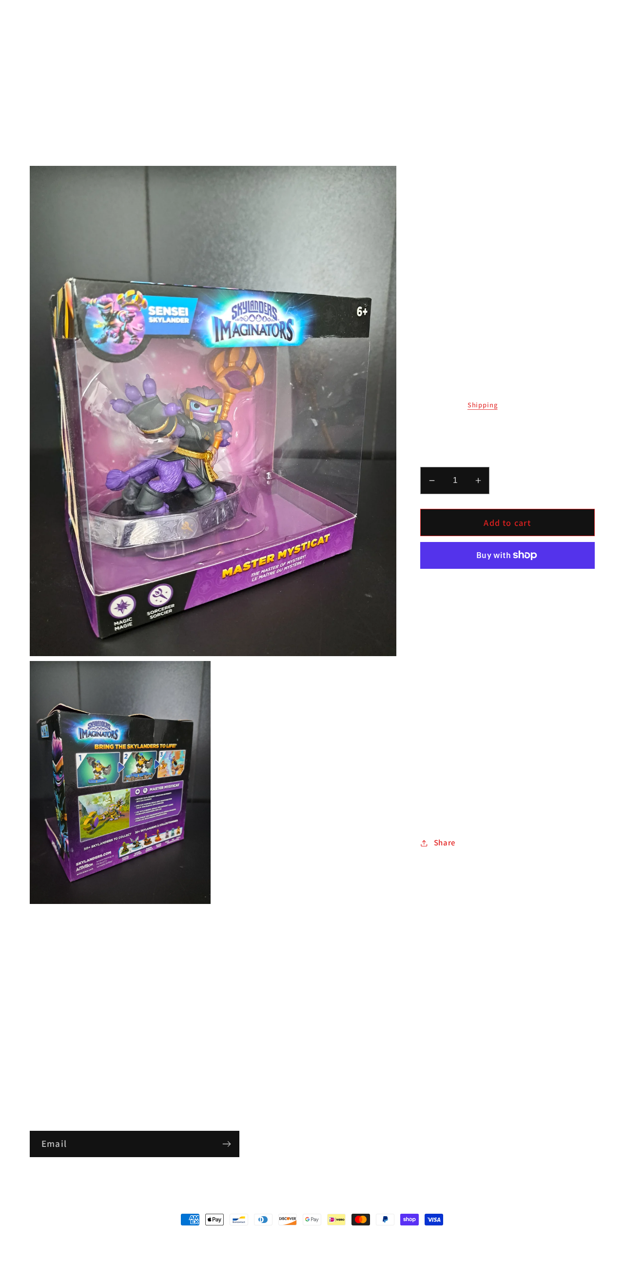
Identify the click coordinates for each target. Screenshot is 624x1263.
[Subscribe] (226, 1144)
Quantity (435, 458)
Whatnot (45, 1075)
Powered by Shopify (353, 1239)
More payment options (507, 582)
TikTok (41, 1056)
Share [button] (444, 842)
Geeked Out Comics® (294, 1239)
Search (42, 998)
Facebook (47, 1017)
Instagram (48, 1036)
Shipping (483, 404)
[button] (42, 46)
